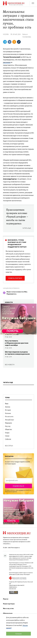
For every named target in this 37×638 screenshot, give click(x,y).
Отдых (7, 433)
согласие (21, 490)
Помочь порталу (15, 278)
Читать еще (26, 228)
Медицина (8, 423)
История (8, 410)
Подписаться (18, 486)
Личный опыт (9, 420)
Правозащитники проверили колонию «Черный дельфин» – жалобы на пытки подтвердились (17, 216)
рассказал (6, 62)
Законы (7, 407)
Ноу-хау (7, 426)
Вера (6, 403)
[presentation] (18, 480)
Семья (7, 436)
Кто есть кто (9, 416)
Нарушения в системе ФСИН (11, 288)
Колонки (8, 413)
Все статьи (9, 446)
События (8, 439)
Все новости (9, 365)
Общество (8, 429)
